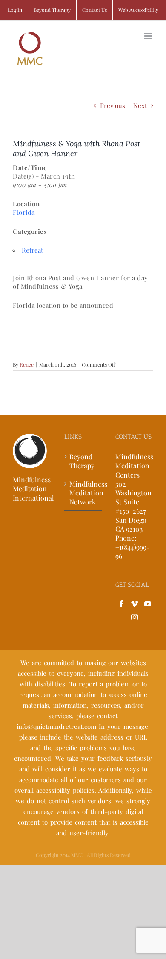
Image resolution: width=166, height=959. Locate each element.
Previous (112, 105)
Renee (27, 364)
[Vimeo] (134, 603)
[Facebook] (121, 603)
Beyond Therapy (81, 461)
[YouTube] (147, 603)
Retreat (32, 250)
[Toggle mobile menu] (148, 35)
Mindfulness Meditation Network (83, 493)
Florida (24, 212)
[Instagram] (134, 617)
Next (140, 105)
